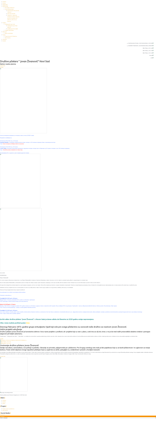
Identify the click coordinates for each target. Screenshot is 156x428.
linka (28, 323)
